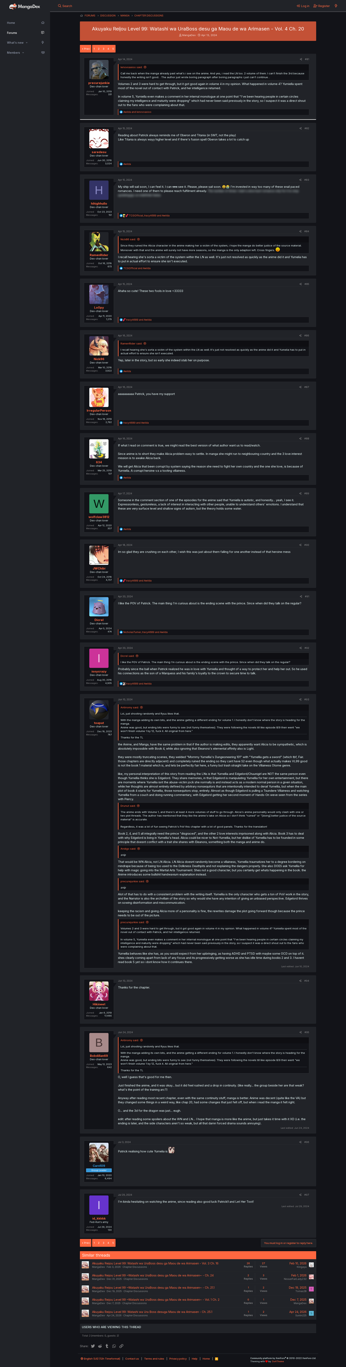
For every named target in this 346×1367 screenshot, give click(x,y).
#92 (307, 647)
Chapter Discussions (135, 1266)
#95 (307, 1032)
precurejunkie (99, 83)
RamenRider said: (131, 343)
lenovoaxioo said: (131, 67)
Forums (12, 32)
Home (11, 22)
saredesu (99, 152)
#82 (307, 128)
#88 (306, 438)
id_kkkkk (99, 1218)
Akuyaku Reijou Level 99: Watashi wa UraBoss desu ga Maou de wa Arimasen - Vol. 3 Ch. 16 (155, 1263)
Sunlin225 (301, 1315)
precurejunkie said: (133, 881)
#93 (306, 699)
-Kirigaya (301, 1266)
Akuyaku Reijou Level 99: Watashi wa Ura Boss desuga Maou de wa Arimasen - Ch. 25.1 (152, 1312)
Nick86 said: (128, 239)
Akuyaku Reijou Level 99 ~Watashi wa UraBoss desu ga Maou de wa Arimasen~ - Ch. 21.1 (153, 1287)
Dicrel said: (127, 655)
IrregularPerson (99, 410)
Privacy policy (178, 1358)
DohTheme (278, 1361)
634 (99, 462)
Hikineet (99, 1004)
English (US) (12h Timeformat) (101, 1358)
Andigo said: (128, 848)
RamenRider (99, 255)
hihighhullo (99, 203)
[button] (26, 43)
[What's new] (336, 6)
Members (13, 52)
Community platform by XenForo (283, 1358)
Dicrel (99, 620)
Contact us (132, 1358)
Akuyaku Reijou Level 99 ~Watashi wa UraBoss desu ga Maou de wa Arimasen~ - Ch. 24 (153, 1275)
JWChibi (99, 568)
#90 (306, 544)
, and (149, 215)
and (137, 111)
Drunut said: (128, 805)
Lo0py (99, 307)
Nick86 (99, 359)
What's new (15, 42)
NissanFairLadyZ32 (295, 1278)
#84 (306, 231)
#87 (306, 387)
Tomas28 (301, 1291)
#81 (307, 59)
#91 (307, 596)
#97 (306, 1194)
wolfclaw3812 (99, 517)
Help (194, 1358)
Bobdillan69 (99, 1056)
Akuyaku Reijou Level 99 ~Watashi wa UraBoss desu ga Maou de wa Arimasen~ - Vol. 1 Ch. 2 (155, 1299)
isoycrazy (99, 671)
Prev (87, 48)
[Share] (301, 59)
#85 (307, 284)
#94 (306, 980)
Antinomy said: (130, 707)
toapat (99, 723)
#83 (306, 179)
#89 (306, 493)
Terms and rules (154, 1358)
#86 (306, 335)
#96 (306, 1142)
